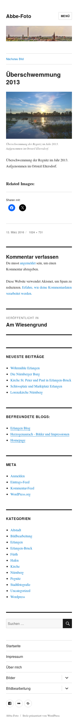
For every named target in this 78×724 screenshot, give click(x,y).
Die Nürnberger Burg (25, 374)
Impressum (14, 656)
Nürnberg (17, 572)
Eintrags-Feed (19, 482)
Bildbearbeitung (21, 536)
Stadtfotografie (20, 584)
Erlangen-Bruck (21, 548)
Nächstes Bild (15, 59)
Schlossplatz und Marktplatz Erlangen (36, 386)
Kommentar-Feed (22, 488)
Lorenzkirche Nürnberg (26, 392)
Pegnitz (15, 578)
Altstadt (15, 530)
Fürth (14, 554)
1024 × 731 (36, 232)
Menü (65, 16)
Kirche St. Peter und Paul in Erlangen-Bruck (40, 380)
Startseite (13, 645)
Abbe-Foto (18, 16)
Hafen (14, 560)
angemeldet (28, 263)
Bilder (10, 677)
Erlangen (16, 542)
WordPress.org (20, 494)
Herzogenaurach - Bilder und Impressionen (39, 434)
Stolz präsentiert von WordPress (41, 715)
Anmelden (17, 476)
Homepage (17, 440)
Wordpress (17, 596)
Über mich (14, 667)
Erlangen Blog (20, 428)
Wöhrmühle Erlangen (25, 368)
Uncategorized (20, 590)
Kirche (15, 566)
